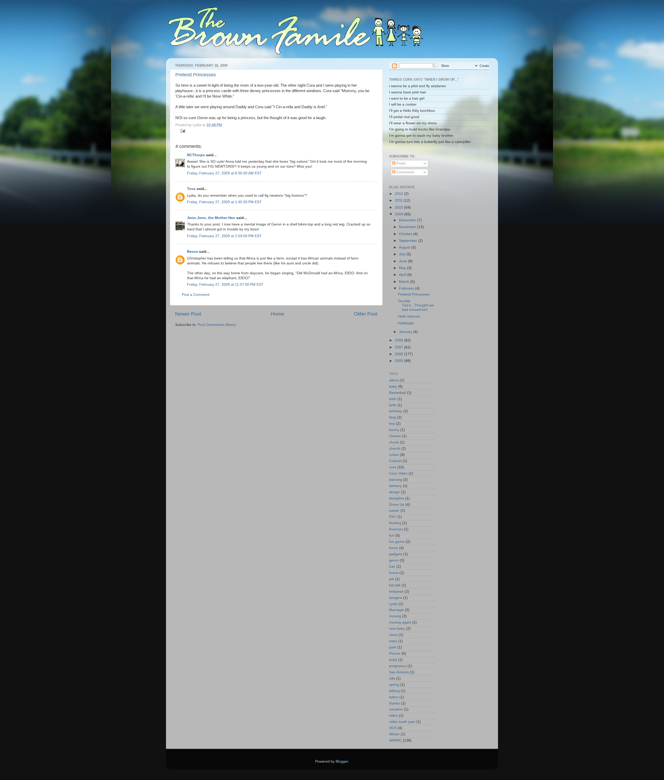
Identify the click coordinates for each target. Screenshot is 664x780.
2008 (399, 340)
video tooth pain (402, 722)
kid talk (394, 585)
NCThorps (196, 155)
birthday (395, 411)
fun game (397, 542)
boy (392, 424)
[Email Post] (182, 131)
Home (277, 314)
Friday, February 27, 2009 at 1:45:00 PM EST (224, 202)
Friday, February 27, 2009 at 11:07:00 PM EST (225, 284)
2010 (399, 207)
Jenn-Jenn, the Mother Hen (211, 218)
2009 (399, 214)
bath (392, 399)
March (404, 282)
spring (394, 685)
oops (393, 641)
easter (394, 510)
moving (395, 616)
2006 (399, 354)
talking (394, 691)
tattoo (393, 697)
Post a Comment (195, 295)
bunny (394, 430)
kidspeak (396, 591)
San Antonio (399, 672)
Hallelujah (406, 323)
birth (392, 405)
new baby (397, 629)
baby (393, 386)
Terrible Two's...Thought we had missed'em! (416, 305)
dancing (395, 480)
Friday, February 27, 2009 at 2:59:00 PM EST (224, 236)
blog (392, 417)
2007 (399, 347)
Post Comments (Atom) (217, 325)
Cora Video (398, 473)
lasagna (395, 598)
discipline (396, 498)
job (391, 579)
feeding (395, 523)
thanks (394, 703)
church (394, 448)
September (408, 241)
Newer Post (188, 314)
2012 (399, 194)
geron (394, 560)
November (408, 227)
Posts (400, 163)
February (407, 288)
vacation (396, 709)
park (392, 647)
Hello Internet (409, 316)
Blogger (342, 761)
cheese (395, 436)
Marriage (396, 610)
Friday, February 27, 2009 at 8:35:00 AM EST (224, 173)
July (402, 254)
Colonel (395, 461)
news (393, 635)
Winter (394, 734)
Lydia (393, 604)
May (403, 268)
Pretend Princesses (195, 74)
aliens (394, 380)
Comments (404, 172)
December (408, 220)
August (405, 247)
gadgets (395, 554)
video (393, 715)
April (403, 275)
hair (392, 567)
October (406, 234)
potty (393, 660)
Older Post (365, 314)
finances (396, 529)
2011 (399, 200)
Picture (394, 653)
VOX (393, 728)
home (393, 573)
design (394, 492)
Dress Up (396, 505)
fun (391, 535)
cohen (394, 455)
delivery (395, 486)
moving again (400, 622)
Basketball (397, 393)
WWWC (395, 740)
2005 (399, 361)
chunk (394, 442)
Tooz (191, 189)
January (406, 332)
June (403, 261)
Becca (192, 252)
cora (392, 467)
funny (393, 548)
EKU (392, 517)
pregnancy (397, 666)
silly (392, 678)
